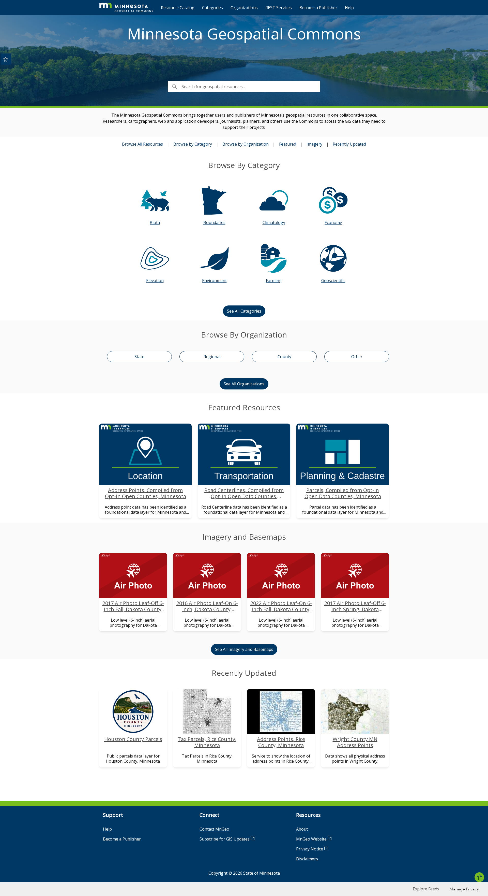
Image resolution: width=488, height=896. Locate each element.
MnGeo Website (312, 839)
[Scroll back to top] (479, 877)
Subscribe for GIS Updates (225, 839)
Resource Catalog (177, 7)
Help (349, 7)
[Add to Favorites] (5, 59)
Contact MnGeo (214, 829)
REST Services (278, 7)
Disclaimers (307, 859)
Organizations (244, 7)
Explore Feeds (426, 889)
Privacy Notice (310, 849)
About (302, 829)
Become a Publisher (318, 7)
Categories (212, 7)
